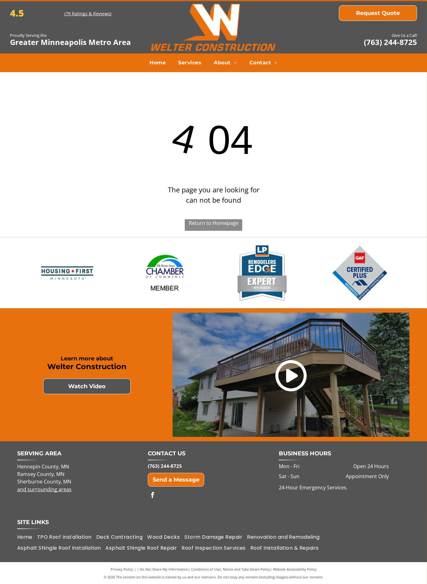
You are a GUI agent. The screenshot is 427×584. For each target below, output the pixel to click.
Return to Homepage (214, 223)
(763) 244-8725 (390, 42)
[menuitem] (157, 62)
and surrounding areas (44, 489)
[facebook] (152, 495)
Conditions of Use (205, 569)
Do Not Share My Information (164, 569)
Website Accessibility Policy (295, 569)
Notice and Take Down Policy (246, 569)
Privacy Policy (122, 569)
